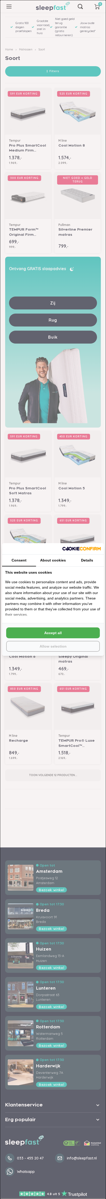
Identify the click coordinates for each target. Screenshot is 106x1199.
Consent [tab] (19, 560)
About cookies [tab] (53, 560)
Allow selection (53, 646)
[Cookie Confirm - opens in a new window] (81, 548)
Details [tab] (87, 560)
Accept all (53, 633)
